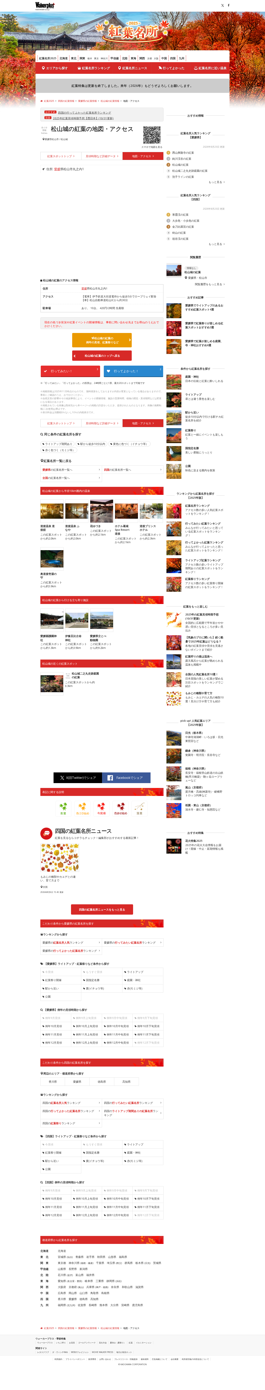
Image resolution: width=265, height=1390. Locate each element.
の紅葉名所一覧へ (57, 469)
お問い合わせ (105, 1359)
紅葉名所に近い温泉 (213, 68)
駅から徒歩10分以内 (92, 444)
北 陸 (44, 1275)
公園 (48, 996)
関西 (142, 58)
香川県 (53, 1081)
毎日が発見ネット (124, 1352)
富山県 (79, 1275)
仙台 (70, 1257)
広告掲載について (159, 1359)
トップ (60, 156)
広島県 (62, 1293)
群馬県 (129, 1263)
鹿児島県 (137, 1305)
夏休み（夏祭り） (118, 1342)
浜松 (118, 1281)
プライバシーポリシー (75, 1359)
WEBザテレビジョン (80, 1352)
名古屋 (71, 1281)
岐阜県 (89, 1281)
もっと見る (216, 182)
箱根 (83, 1263)
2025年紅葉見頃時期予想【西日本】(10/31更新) (83, 118)
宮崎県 (125, 1305)
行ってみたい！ (74, 370)
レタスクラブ (43, 1352)
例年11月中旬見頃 (118, 1034)
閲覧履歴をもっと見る (209, 284)
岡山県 (73, 1293)
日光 (147, 1263)
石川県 (62, 1275)
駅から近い (52, 988)
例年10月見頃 (53, 1026)
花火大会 (103, 1342)
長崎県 (93, 1305)
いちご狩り (61, 1342)
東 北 (44, 1257)
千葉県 (100, 1263)
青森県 (79, 1257)
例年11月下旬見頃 (148, 1034)
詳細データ (101, 156)
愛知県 (62, 1281)
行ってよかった (173, 68)
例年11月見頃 (53, 1034)
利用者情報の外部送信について (195, 1359)
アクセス (142, 156)
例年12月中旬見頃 (118, 1042)
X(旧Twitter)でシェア (81, 778)
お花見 (72, 1342)
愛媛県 (48, 139)
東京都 (62, 1263)
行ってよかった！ (137, 370)
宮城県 (62, 1257)
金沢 (70, 1275)
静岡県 (111, 1281)
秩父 (119, 1263)
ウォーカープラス (45, 1342)
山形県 (112, 1257)
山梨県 (62, 1269)
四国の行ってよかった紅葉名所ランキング (84, 112)
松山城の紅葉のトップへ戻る (102, 355)
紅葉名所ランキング (96, 68)
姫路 (105, 1287)
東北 (73, 58)
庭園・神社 (134, 980)
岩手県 (90, 1257)
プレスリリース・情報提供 (126, 1359)
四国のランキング (61, 1103)
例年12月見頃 (53, 1042)
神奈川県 (74, 1263)
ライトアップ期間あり (58, 444)
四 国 (44, 1299)
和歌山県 (127, 1287)
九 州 (44, 1305)
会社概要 (174, 1359)
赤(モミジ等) (134, 988)
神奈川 (104, 58)
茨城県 (157, 1263)
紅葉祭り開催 (53, 980)
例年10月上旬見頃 (87, 1026)
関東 (82, 58)
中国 (164, 58)
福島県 (123, 1257)
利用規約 (58, 1359)
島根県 (105, 1293)
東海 (133, 58)
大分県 (114, 1305)
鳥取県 (94, 1293)
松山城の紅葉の (102, 340)
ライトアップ (135, 972)
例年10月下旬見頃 (148, 1026)
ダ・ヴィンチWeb (60, 1352)
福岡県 (62, 1305)
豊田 (79, 1281)
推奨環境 (92, 1359)
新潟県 (84, 1269)
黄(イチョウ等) (95, 988)
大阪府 (62, 1287)
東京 (96, 58)
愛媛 (57, 169)
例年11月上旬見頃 (87, 1034)
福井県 (90, 1275)
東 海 (44, 1281)
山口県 (84, 1293)
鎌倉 (90, 1263)
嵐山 (80, 1287)
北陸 (124, 58)
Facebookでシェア (129, 778)
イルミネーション (144, 1342)
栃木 (89, 58)
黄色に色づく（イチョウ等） (130, 444)
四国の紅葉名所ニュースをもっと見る (102, 909)
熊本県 (104, 1305)
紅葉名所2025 (47, 58)
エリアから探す (57, 68)
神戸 (98, 1287)
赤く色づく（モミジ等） (60, 450)
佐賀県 (82, 1305)
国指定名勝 (93, 980)
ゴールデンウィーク (87, 1342)
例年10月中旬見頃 (118, 1026)
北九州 (71, 1305)
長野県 (73, 1269)
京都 (149, 58)
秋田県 (101, 1257)
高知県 (126, 1081)
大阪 (156, 58)
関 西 (44, 1287)
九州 (181, 58)
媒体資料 (145, 1359)
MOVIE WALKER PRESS (102, 1352)
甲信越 (115, 58)
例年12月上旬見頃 (87, 1042)
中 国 (44, 1293)
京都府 (73, 1287)
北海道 (64, 58)
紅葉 (131, 1342)
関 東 (44, 1263)
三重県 (100, 1281)
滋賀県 (139, 1287)
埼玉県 (111, 1263)
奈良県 (115, 1287)
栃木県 (139, 1263)
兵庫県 (90, 1287)
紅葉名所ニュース (134, 68)
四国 (173, 58)
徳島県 (102, 1081)
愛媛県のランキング (62, 942)
